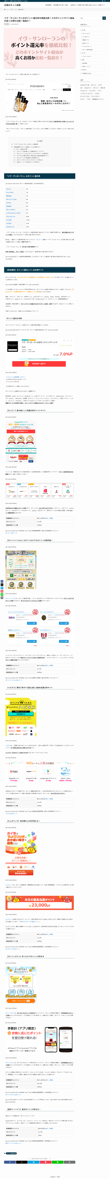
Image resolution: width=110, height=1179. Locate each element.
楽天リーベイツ (86, 66)
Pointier (8, 206)
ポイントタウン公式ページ (13, 1095)
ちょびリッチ (10, 227)
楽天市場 (84, 63)
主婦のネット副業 (12, 5)
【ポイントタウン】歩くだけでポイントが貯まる (29, 160)
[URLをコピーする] (69, 1162)
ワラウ (88, 99)
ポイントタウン (10, 209)
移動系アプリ (85, 40)
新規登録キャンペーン (97, 99)
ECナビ (100, 85)
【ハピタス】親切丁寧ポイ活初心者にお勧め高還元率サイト (32, 155)
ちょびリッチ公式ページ (13, 949)
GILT (81, 88)
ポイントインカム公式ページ (14, 680)
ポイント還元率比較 (11, 1153)
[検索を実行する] (104, 18)
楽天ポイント (85, 43)
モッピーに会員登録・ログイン (16, 377)
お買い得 (102, 88)
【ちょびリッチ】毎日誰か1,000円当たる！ (28, 158)
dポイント (93, 85)
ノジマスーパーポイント (86, 93)
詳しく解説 (49, 518)
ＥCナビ (8, 203)
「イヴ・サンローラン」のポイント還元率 (25, 144)
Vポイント (95, 88)
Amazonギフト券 (84, 85)
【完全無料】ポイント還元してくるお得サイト (26, 147)
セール (99, 90)
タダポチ (84, 70)
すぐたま (8, 220)
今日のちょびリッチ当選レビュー (29, 921)
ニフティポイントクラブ (13, 213)
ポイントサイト (86, 33)
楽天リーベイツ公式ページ (13, 1143)
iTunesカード (88, 88)
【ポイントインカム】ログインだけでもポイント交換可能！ (32, 153)
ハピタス (8, 223)
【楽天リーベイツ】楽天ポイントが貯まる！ (28, 162)
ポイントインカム (11, 199)
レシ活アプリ (85, 37)
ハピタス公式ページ (11, 813)
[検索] (105, 1)
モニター (84, 53)
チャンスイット (10, 216)
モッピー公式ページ (11, 533)
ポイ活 (83, 30)
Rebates (9, 196)
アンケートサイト (86, 56)
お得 (83, 60)
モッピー (8, 189)
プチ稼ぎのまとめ (86, 73)
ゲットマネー (10, 192)
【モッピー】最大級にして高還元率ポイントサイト (30, 151)
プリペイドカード (86, 46)
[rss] (102, 1)
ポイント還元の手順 (21, 149)
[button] (10, 1162)
